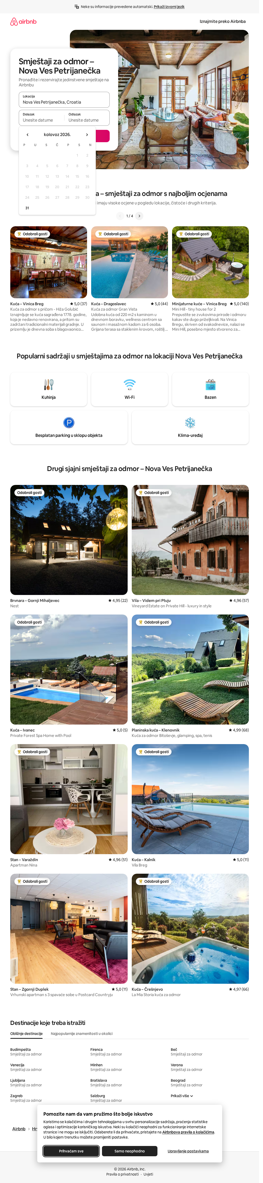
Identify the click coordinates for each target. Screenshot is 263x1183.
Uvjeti (148, 1174)
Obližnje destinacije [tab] (26, 1033)
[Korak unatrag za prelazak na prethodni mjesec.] (27, 134)
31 (27, 208)
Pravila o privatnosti (122, 1174)
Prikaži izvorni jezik (169, 6)
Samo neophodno (130, 1151)
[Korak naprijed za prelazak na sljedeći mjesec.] (86, 134)
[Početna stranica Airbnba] (23, 21)
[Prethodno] (120, 216)
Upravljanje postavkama (188, 1151)
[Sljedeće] (139, 216)
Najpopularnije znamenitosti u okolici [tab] (81, 1033)
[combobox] (64, 102)
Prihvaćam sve (71, 1151)
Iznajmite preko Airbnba (223, 21)
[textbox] (41, 120)
